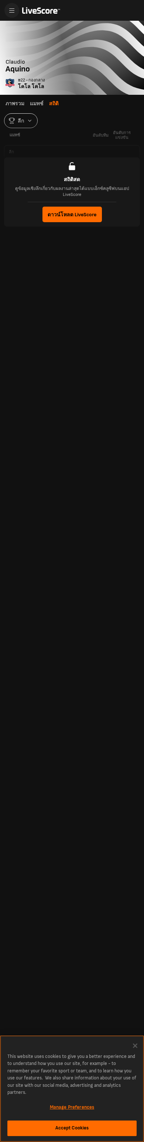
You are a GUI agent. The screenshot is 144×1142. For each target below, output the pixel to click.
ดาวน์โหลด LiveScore (72, 214)
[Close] (135, 1046)
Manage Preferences (72, 1107)
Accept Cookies (72, 1128)
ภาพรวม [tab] (15, 103)
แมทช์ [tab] (37, 103)
